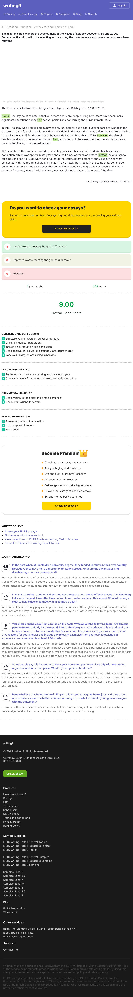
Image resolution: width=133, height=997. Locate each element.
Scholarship (10, 810)
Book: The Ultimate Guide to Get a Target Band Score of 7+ (40, 928)
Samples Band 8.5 (14, 891)
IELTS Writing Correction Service (22, 27)
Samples (64, 14)
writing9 (12, 5)
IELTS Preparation (14, 908)
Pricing (10, 14)
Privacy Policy (12, 821)
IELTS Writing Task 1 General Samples (26, 857)
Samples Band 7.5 (14, 883)
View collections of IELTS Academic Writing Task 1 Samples (41, 539)
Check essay (29, 14)
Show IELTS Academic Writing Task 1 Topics (32, 543)
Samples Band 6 (13, 872)
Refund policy (11, 825)
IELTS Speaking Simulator (19, 932)
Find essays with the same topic (24, 535)
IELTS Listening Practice (18, 936)
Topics (48, 14)
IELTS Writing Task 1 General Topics (25, 842)
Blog (79, 14)
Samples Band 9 (13, 895)
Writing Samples (54, 27)
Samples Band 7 (13, 879)
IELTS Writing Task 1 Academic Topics (26, 845)
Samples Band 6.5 (14, 875)
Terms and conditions (16, 817)
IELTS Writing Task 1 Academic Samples (27, 860)
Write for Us (10, 912)
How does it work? (14, 794)
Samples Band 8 (13, 887)
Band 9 (70, 27)
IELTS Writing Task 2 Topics (20, 849)
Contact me (10, 949)
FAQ (5, 802)
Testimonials (10, 806)
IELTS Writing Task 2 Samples (21, 864)
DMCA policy (11, 813)
